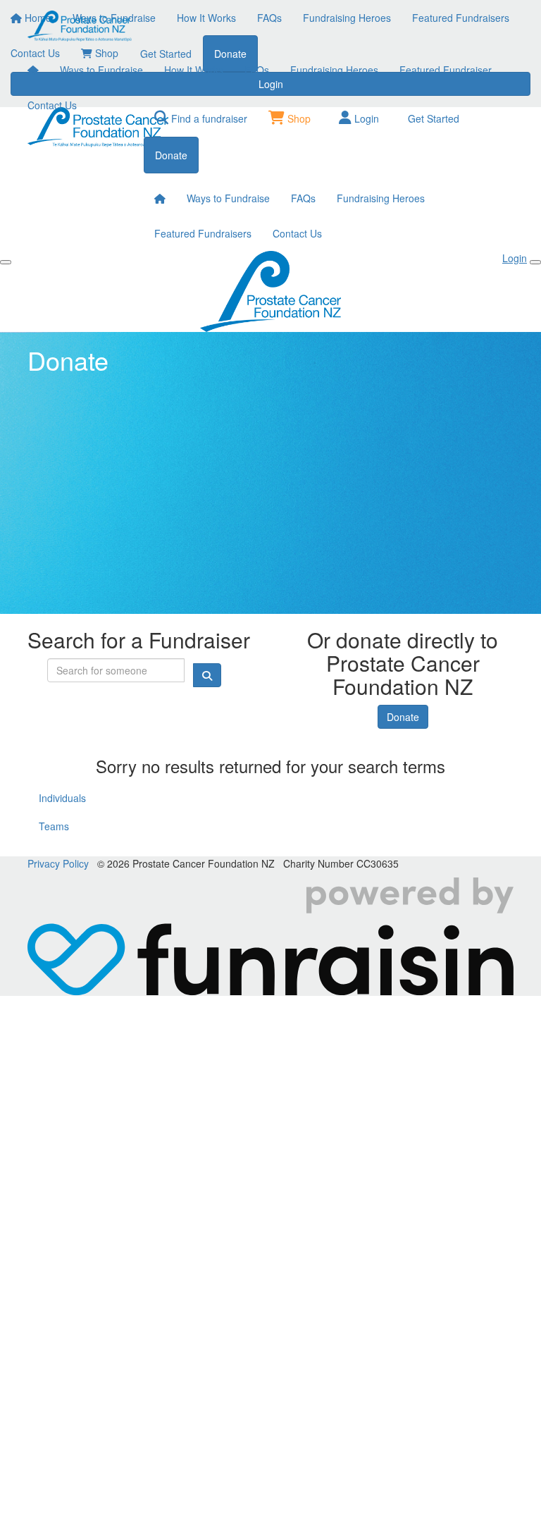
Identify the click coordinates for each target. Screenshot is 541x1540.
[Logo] (80, 26)
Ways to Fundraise (101, 70)
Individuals (62, 798)
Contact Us (52, 105)
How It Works (193, 70)
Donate (403, 717)
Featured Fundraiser (445, 70)
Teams (54, 826)
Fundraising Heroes (334, 70)
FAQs (256, 70)
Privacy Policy (58, 863)
